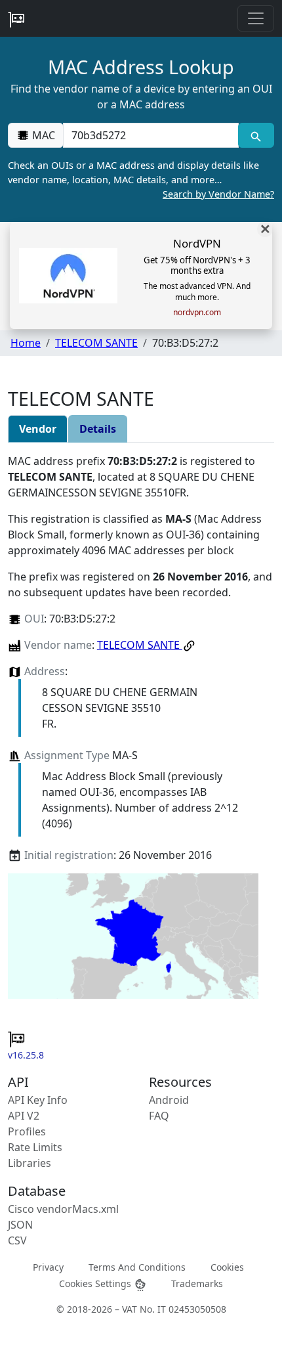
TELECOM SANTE (96, 343)
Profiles (27, 1131)
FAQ (159, 1115)
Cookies (227, 1267)
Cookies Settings (96, 1283)
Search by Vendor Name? (218, 194)
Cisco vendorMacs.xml (63, 1209)
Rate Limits (35, 1147)
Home (25, 343)
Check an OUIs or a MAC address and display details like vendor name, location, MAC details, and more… (141, 179)
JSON (20, 1224)
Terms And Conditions (137, 1267)
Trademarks (197, 1283)
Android (169, 1100)
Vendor (37, 429)
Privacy (48, 1267)
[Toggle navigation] (255, 18)
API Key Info (38, 1100)
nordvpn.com (197, 312)
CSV (17, 1240)
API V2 (23, 1115)
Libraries (29, 1163)
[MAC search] (256, 135)
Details (97, 429)
